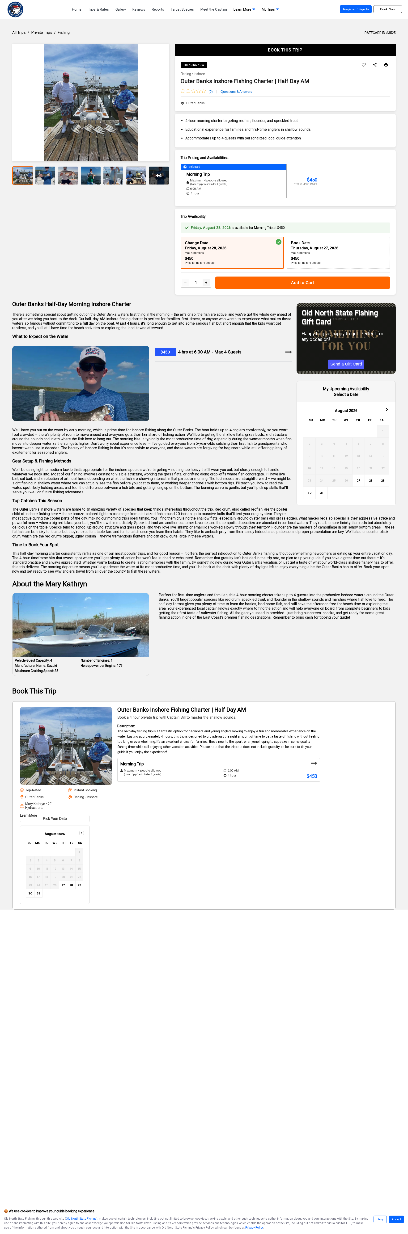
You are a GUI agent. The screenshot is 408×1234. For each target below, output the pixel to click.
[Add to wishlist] (364, 65)
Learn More (28, 815)
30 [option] (309, 493)
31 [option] (321, 493)
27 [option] (358, 480)
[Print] (386, 65)
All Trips (19, 32)
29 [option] (383, 480)
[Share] (375, 65)
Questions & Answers (236, 91)
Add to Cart (302, 282)
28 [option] (371, 480)
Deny (380, 1219)
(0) (210, 91)
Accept (396, 1219)
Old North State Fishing (81, 1218)
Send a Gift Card (346, 364)
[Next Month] (386, 409)
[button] (244, 10)
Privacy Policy (254, 1227)
